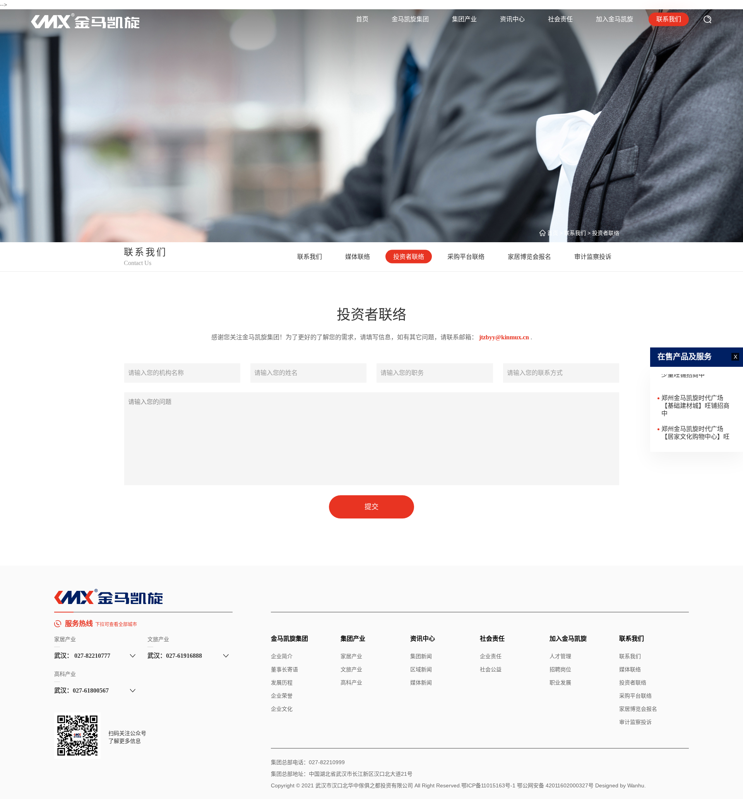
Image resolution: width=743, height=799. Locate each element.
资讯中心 (512, 19)
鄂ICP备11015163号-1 (488, 785)
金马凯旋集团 (410, 19)
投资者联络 (408, 256)
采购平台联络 (465, 256)
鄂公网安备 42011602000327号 (555, 785)
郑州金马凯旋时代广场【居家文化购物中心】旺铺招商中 (695, 426)
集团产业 (464, 19)
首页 (362, 19)
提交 (371, 507)
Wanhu (635, 785)
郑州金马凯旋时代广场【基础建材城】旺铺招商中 (695, 395)
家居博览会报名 (529, 256)
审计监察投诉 (592, 256)
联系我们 (668, 19)
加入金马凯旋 (614, 19)
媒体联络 (357, 256)
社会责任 (560, 19)
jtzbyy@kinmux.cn (505, 337)
